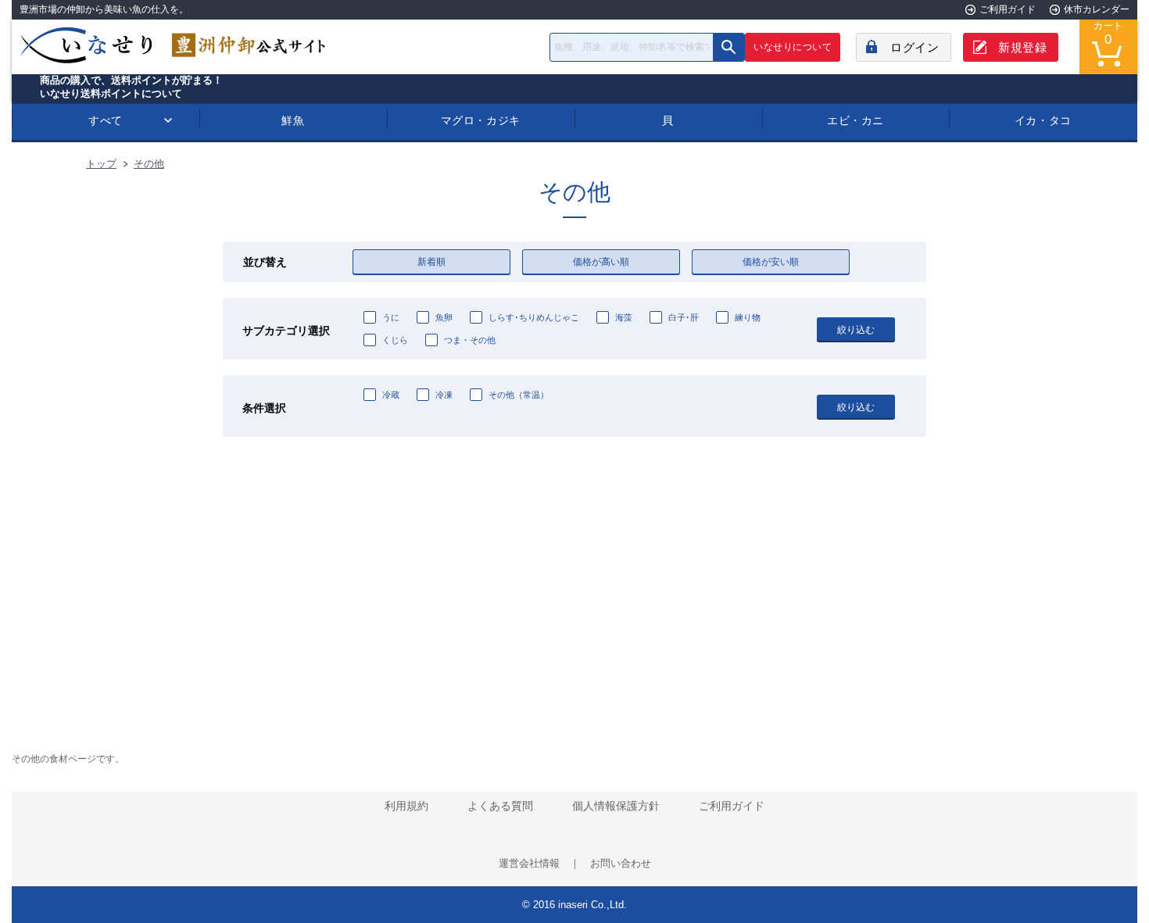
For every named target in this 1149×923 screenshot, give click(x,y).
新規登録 (1022, 47)
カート (1108, 33)
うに (390, 317)
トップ (101, 164)
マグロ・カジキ (481, 120)
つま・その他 (470, 340)
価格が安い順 (771, 261)
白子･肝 (683, 317)
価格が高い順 (601, 261)
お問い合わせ (620, 863)
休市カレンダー (1096, 9)
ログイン (914, 47)
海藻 (623, 317)
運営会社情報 (529, 863)
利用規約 (406, 806)
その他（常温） (519, 394)
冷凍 (444, 394)
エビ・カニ (855, 120)
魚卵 (444, 317)
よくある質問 (500, 806)
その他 (149, 164)
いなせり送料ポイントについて (111, 93)
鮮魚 (292, 120)
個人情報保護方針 (616, 806)
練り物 (748, 317)
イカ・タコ (1043, 120)
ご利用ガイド (1007, 9)
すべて (105, 120)
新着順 (431, 261)
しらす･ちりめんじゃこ (534, 317)
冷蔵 (390, 394)
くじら (395, 340)
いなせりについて (792, 46)
